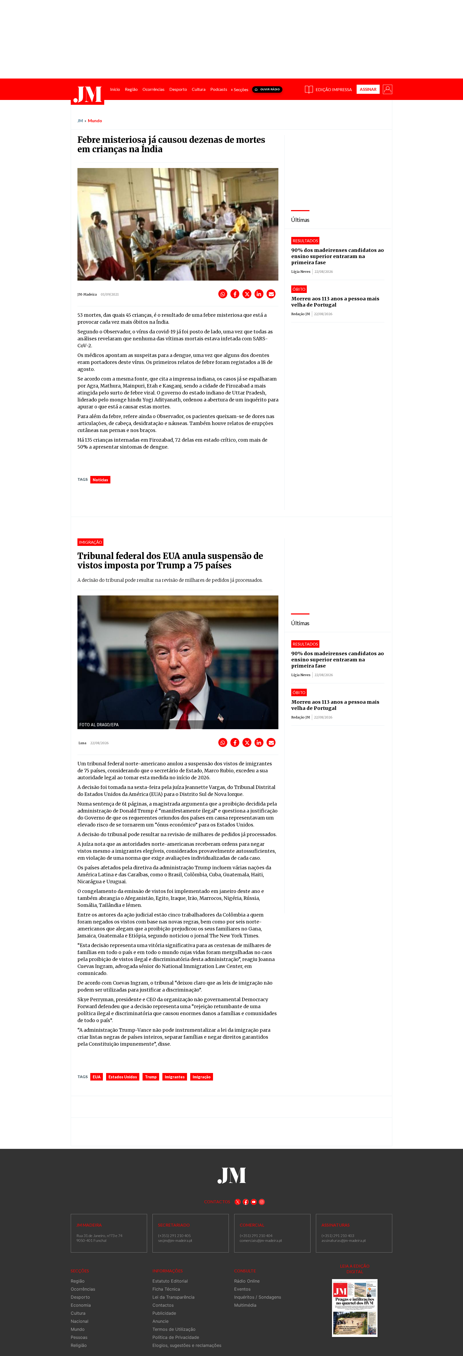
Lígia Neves (301, 272)
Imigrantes (175, 1077)
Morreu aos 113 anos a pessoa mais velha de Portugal (335, 302)
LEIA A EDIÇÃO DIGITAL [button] (354, 1269)
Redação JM (300, 314)
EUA (96, 1077)
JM (80, 120)
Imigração (202, 1077)
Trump (151, 1077)
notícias (100, 480)
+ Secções (239, 89)
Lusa (82, 743)
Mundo (95, 120)
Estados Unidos (123, 1077)
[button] (387, 89)
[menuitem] (115, 89)
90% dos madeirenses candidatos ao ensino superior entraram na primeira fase (337, 256)
